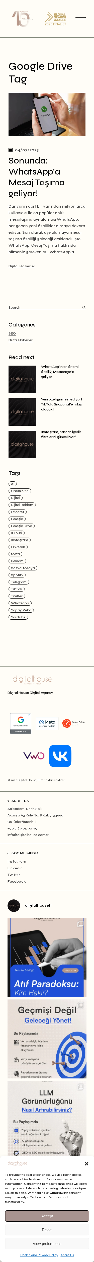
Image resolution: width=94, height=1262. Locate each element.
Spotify (17, 575)
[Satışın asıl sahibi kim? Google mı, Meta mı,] (47, 957)
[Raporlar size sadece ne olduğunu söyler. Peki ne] (47, 1038)
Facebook (17, 881)
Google (17, 519)
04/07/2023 (27, 149)
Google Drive (21, 526)
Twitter (17, 596)
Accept (47, 1216)
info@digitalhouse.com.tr (28, 835)
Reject (47, 1230)
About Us (67, 1255)
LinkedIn (18, 547)
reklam (17, 561)
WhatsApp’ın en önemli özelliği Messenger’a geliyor (60, 372)
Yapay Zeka (21, 610)
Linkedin (15, 868)
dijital (15, 498)
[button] (86, 1163)
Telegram (19, 582)
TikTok (16, 589)
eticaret (17, 512)
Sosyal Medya (23, 568)
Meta (15, 554)
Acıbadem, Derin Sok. (25, 809)
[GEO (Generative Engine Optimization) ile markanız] (47, 1120)
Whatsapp (20, 603)
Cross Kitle (20, 491)
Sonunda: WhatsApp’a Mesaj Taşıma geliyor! (37, 177)
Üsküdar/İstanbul (22, 822)
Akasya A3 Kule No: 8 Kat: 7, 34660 (35, 815)
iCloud (16, 533)
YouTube (18, 617)
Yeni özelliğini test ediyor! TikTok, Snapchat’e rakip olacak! (61, 404)
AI (12, 484)
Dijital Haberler (22, 266)
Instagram (19, 540)
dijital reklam (22, 505)
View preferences (47, 1243)
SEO (12, 333)
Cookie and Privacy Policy (39, 1255)
